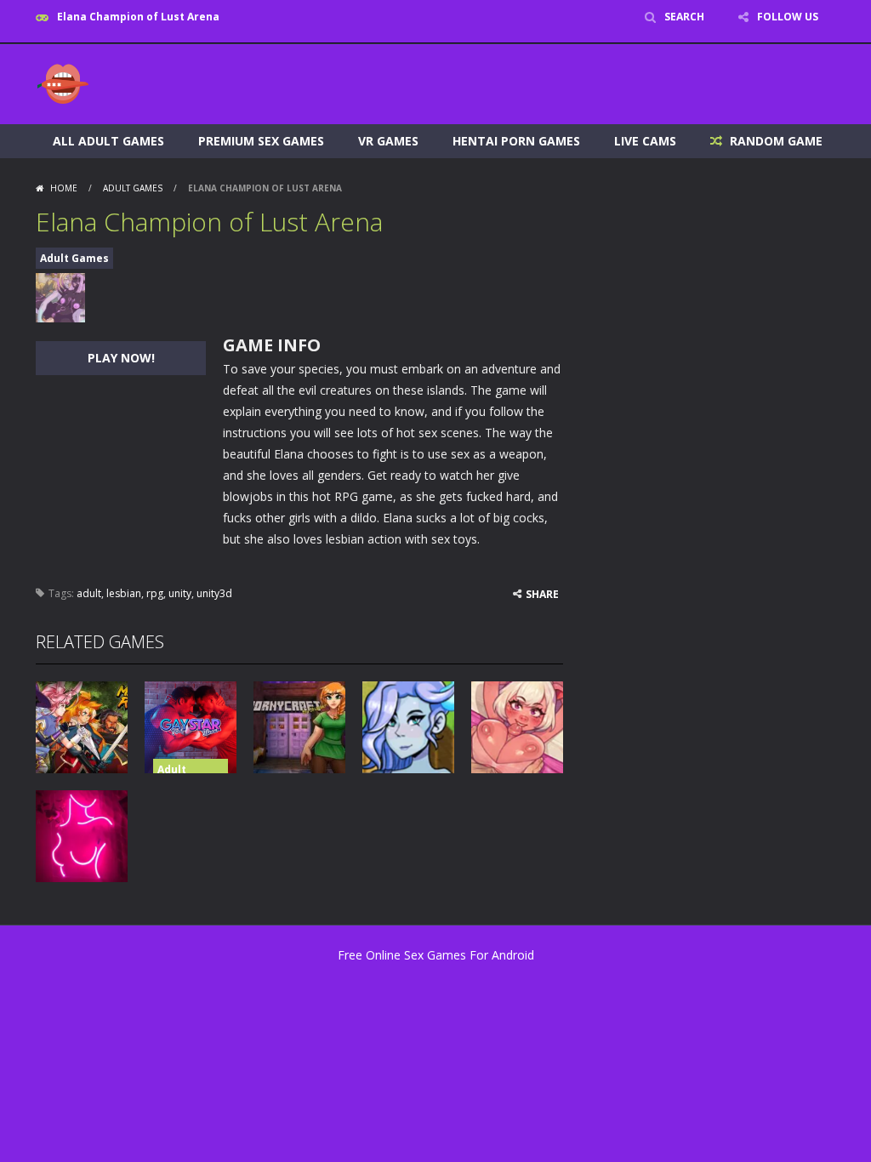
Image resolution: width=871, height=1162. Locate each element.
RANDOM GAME (774, 141)
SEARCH (684, 16)
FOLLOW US (787, 16)
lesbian (123, 593)
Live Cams (645, 141)
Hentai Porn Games (516, 141)
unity (179, 593)
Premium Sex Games (261, 141)
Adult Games (132, 188)
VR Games (388, 141)
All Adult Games (108, 141)
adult (89, 593)
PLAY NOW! (121, 358)
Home (64, 188)
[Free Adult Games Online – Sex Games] (63, 83)
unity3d (214, 593)
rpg (154, 593)
